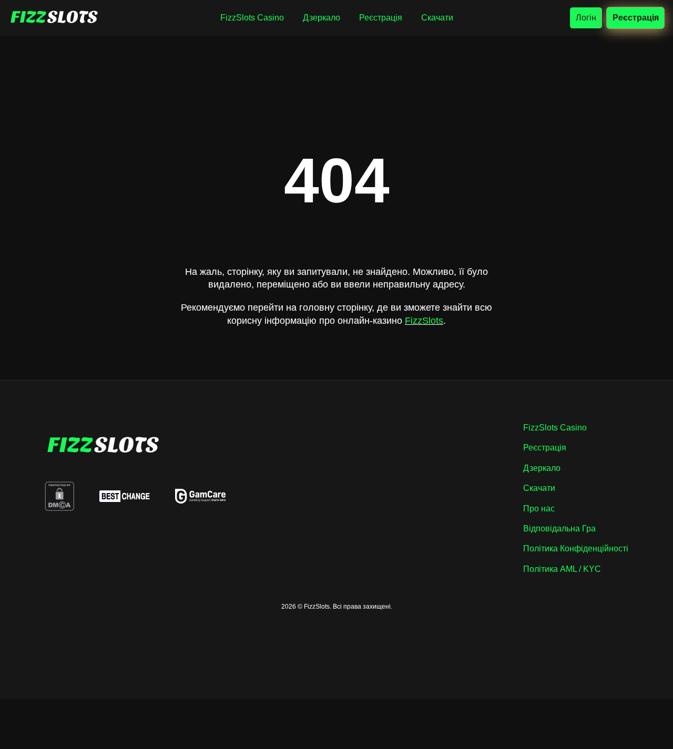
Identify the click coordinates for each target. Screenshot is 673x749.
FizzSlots (424, 320)
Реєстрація (635, 17)
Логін (586, 17)
